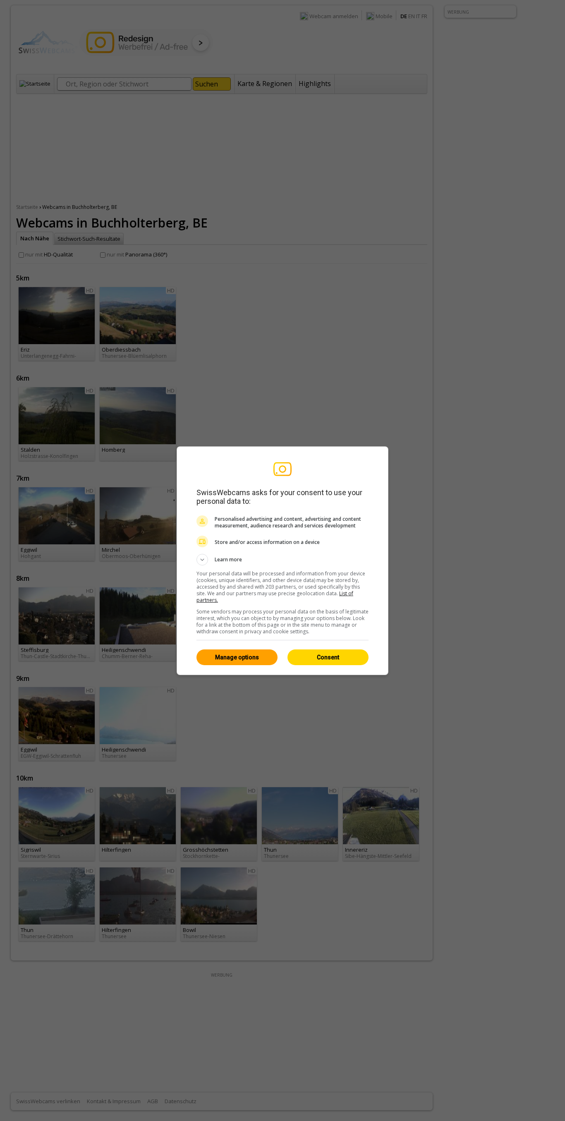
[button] (282, 559)
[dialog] (282, 560)
